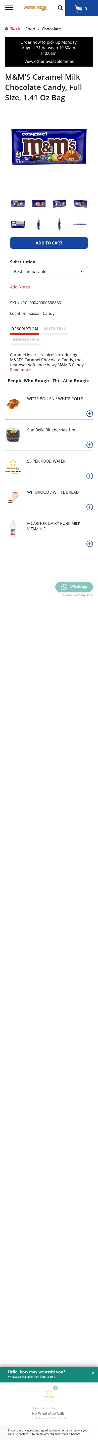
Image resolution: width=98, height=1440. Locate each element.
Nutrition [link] (55, 329)
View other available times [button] (49, 61)
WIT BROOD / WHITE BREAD (53, 492)
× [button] (93, 1373)
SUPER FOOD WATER (46, 461)
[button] (18, 204)
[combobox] (49, 271)
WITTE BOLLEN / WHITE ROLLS (55, 399)
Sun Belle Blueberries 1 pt (51, 430)
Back (14, 28)
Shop (30, 29)
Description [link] (24, 329)
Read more (20, 369)
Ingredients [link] (26, 339)
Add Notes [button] (20, 287)
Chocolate (51, 29)
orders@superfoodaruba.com (62, 1434)
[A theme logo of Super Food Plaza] (34, 7)
